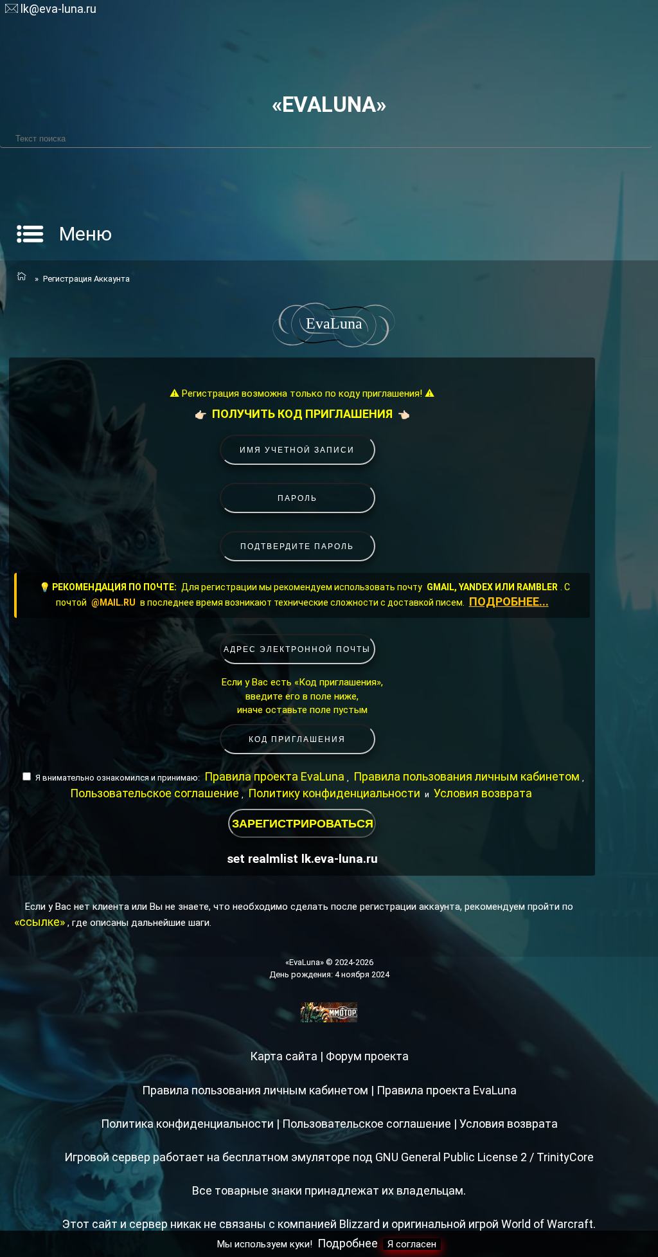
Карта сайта (283, 1056)
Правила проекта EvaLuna (274, 776)
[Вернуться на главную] (20, 277)
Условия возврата (483, 793)
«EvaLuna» (329, 104)
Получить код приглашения (302, 414)
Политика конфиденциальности (187, 1123)
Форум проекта (367, 1056)
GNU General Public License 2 (451, 1157)
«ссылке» (39, 921)
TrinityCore (565, 1157)
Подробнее (347, 1243)
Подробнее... (509, 601)
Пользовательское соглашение (154, 793)
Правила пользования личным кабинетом (466, 776)
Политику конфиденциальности (334, 793)
